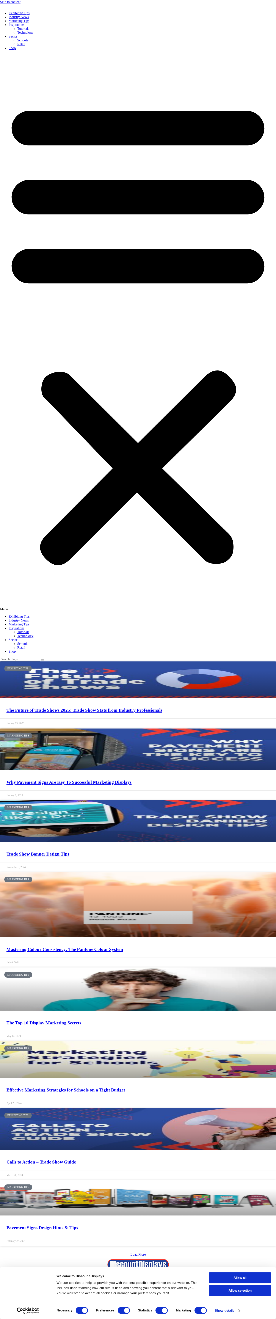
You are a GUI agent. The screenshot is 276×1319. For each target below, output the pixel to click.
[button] (138, 332)
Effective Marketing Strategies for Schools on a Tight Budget (65, 1090)
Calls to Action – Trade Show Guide (41, 1162)
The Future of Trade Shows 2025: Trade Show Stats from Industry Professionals (84, 710)
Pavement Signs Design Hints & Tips (42, 1227)
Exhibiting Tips (19, 13)
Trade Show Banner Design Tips (37, 854)
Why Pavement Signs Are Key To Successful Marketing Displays (69, 782)
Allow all (240, 1278)
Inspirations (16, 25)
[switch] (124, 1310)
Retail (21, 44)
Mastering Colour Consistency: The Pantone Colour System (64, 949)
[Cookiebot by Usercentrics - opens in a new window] (28, 1310)
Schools (22, 40)
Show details (224, 1310)
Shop (12, 48)
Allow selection (240, 1290)
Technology (25, 32)
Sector (13, 36)
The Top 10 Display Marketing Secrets (43, 1022)
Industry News (19, 17)
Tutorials (23, 28)
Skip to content (10, 2)
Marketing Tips (19, 21)
